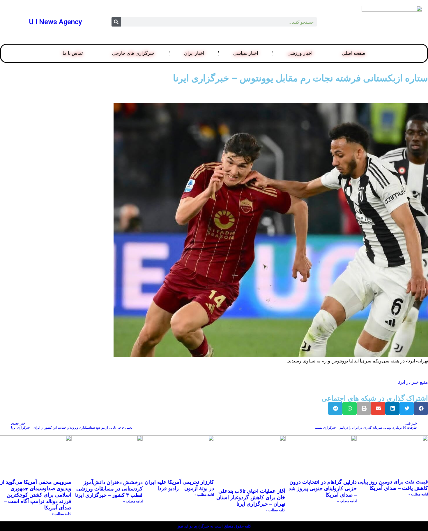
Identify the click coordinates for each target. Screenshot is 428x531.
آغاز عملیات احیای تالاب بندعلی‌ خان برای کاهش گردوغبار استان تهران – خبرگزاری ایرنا (250, 497)
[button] (421, 408)
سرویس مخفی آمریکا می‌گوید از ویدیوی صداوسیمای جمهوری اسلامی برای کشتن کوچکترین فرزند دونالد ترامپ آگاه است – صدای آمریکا (35, 495)
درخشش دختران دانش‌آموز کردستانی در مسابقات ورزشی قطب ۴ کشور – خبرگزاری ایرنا (109, 488)
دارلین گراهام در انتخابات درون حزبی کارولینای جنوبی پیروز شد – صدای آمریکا (323, 488)
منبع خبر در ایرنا (412, 382)
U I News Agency (55, 22)
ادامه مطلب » (418, 494)
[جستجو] (116, 22)
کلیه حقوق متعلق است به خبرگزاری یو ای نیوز (214, 526)
